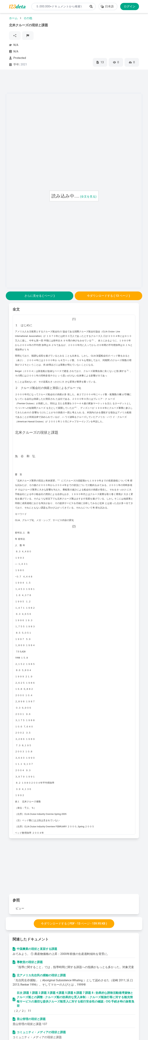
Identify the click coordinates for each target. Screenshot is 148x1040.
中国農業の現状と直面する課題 (37, 949)
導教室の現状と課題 (30, 962)
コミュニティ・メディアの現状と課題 (41, 1032)
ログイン (129, 6)
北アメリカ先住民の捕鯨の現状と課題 (41, 975)
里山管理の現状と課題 (31, 1019)
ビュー (20, 908)
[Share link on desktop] (15, 35)
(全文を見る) (88, 196)
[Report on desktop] (28, 35)
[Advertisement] (71, 82)
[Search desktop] (91, 6)
